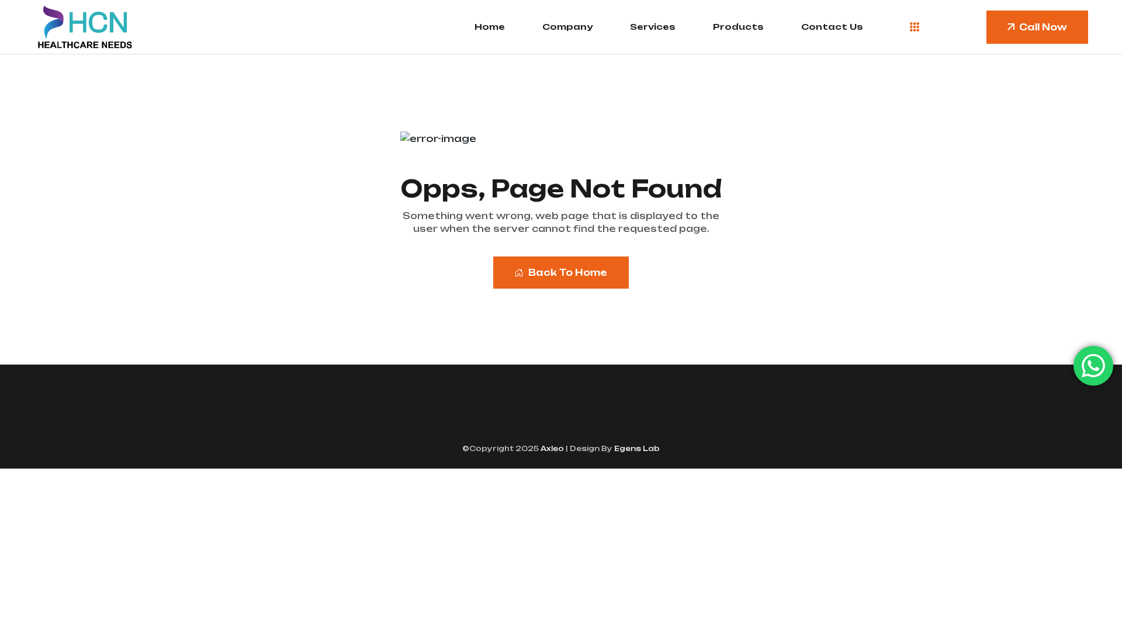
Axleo (551, 448)
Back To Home (567, 272)
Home (490, 27)
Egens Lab (636, 448)
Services (653, 27)
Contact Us (832, 27)
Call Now (1043, 27)
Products (738, 27)
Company (567, 27)
